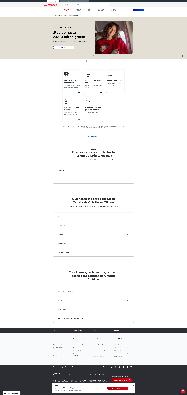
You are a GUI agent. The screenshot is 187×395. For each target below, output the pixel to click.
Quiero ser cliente (117, 388)
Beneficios (80, 61)
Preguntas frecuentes (89, 366)
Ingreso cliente (138, 10)
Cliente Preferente (77, 330)
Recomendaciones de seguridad (121, 353)
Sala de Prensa (56, 342)
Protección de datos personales (121, 347)
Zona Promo (115, 5)
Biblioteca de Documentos (120, 350)
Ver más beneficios (92, 136)
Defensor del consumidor (79, 347)
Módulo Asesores (118, 356)
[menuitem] (66, 10)
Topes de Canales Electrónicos (101, 344)
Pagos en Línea (124, 5)
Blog (54, 330)
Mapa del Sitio (117, 342)
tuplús (95, 330)
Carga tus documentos (120, 380)
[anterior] (90, 55)
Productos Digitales (57, 15)
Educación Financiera (99, 356)
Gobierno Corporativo (58, 344)
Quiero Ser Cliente (126, 10)
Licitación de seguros (99, 347)
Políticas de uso (117, 344)
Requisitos (92, 61)
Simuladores (116, 330)
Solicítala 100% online (63, 48)
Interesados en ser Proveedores (80, 344)
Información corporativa (58, 350)
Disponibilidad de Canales (79, 350)
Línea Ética (102, 366)
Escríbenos (76, 366)
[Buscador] (65, 5)
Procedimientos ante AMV (100, 350)
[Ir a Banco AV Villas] (50, 5)
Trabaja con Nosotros (78, 342)
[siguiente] (97, 55)
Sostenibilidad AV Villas (58, 347)
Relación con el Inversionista (100, 353)
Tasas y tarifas (105, 61)
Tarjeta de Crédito (68, 15)
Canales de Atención (136, 5)
